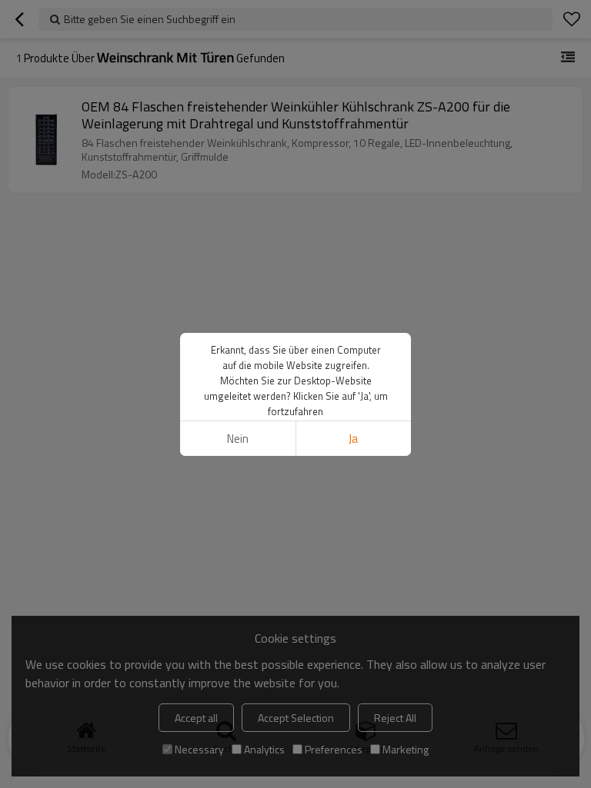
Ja (353, 438)
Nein (238, 438)
